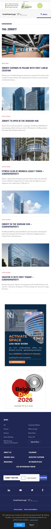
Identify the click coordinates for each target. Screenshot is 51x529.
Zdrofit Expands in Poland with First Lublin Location (25, 69)
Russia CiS (31, 437)
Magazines (8, 462)
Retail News (5, 63)
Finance (6, 429)
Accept (19, 525)
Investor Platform (36, 457)
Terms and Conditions (30, 509)
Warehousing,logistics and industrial (11, 442)
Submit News (35, 442)
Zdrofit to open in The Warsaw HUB (20, 121)
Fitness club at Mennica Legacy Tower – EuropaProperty (23, 172)
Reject (31, 525)
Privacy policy (18, 509)
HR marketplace (35, 462)
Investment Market (34, 425)
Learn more (34, 520)
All (4, 425)
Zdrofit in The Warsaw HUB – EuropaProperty (17, 225)
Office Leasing (6, 116)
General (6, 433)
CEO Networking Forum (25, 466)
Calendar (32, 452)
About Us (7, 452)
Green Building (8, 437)
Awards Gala (9, 457)
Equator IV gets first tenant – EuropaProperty (18, 278)
